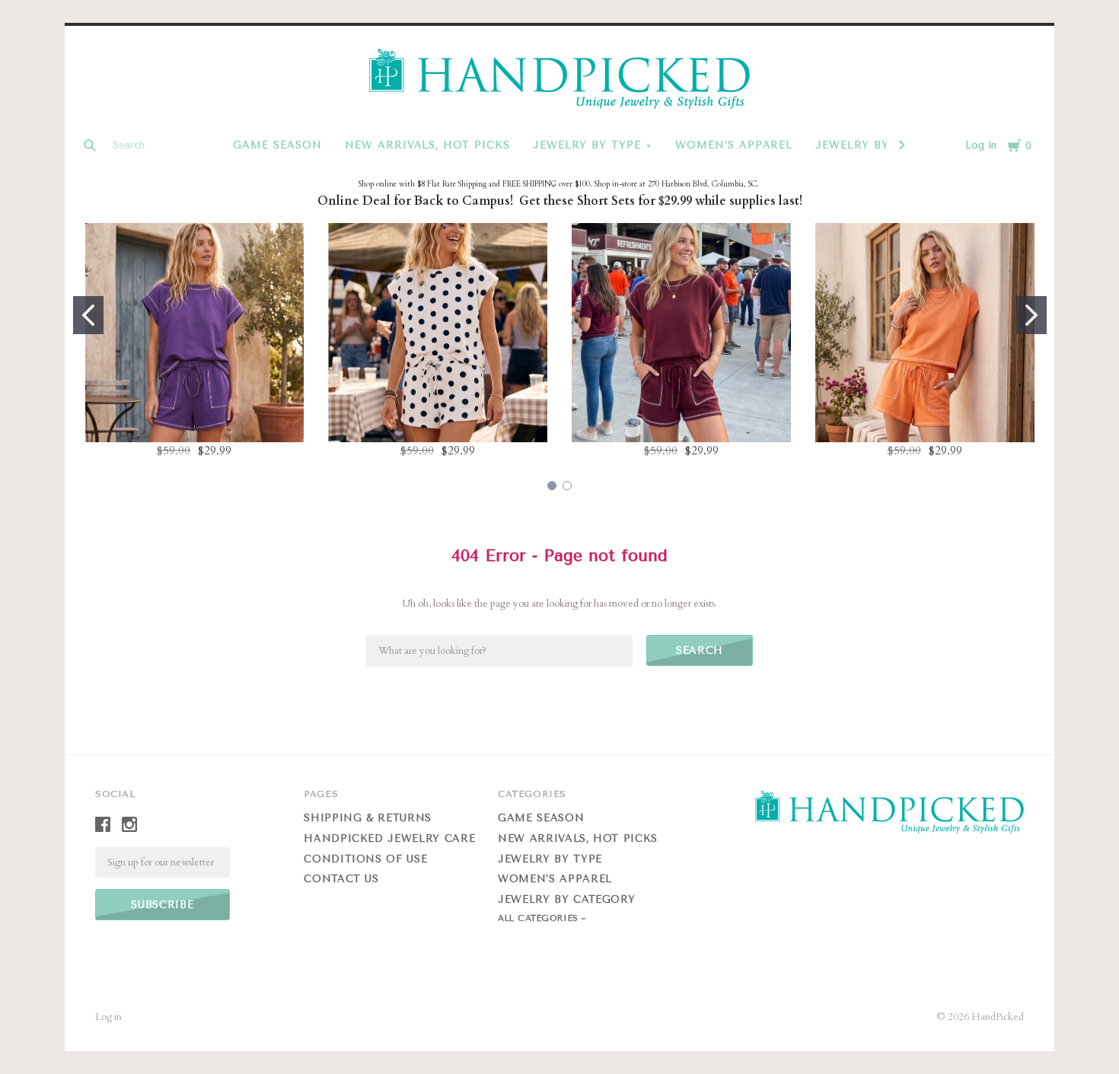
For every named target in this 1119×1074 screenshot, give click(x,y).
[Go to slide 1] (88, 315)
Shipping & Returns (368, 818)
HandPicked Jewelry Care (389, 838)
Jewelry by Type (587, 145)
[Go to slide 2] (1031, 315)
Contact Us (341, 878)
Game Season (277, 145)
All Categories (540, 918)
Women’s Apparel (734, 145)
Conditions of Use (365, 859)
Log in (980, 145)
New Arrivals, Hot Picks (427, 145)
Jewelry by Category (566, 899)
